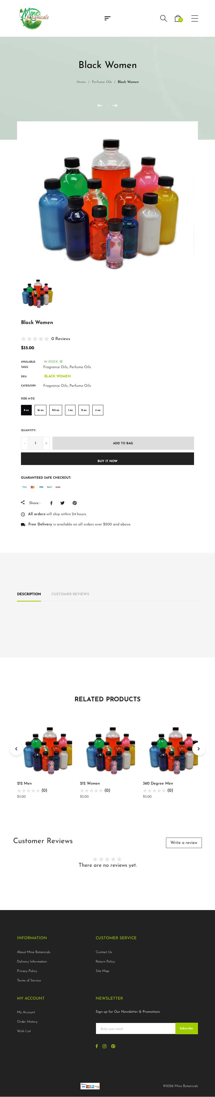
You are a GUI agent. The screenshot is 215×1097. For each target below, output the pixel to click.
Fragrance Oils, (55, 386)
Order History (27, 1021)
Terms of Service (29, 980)
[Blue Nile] (114, 105)
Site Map (102, 971)
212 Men (24, 784)
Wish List (24, 1031)
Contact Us (104, 952)
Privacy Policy (27, 971)
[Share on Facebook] (52, 503)
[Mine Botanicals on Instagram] (104, 1047)
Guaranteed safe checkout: (46, 477)
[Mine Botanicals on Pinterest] (113, 1047)
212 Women (90, 784)
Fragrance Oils (55, 367)
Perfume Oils (80, 367)
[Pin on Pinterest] (76, 503)
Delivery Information (32, 961)
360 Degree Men (158, 784)
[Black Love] (103, 105)
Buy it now (107, 461)
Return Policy (105, 961)
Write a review (183, 843)
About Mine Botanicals (33, 952)
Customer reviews (70, 594)
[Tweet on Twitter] (63, 503)
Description (29, 594)
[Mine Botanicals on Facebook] (97, 1047)
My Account (26, 1012)
